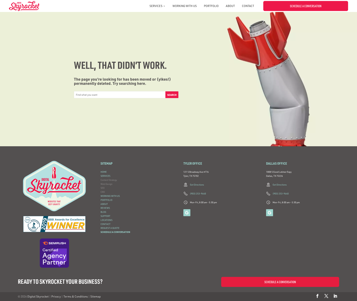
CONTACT (248, 6)
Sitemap (95, 296)
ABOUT (230, 6)
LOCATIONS (106, 220)
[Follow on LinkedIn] (335, 296)
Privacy (56, 296)
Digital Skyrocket (38, 296)
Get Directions (197, 184)
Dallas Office (276, 163)
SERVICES (155, 6)
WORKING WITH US (185, 6)
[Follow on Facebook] (317, 296)
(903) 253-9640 (198, 193)
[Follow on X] (326, 296)
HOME (104, 171)
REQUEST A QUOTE (110, 228)
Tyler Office (192, 163)
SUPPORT (105, 216)
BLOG (103, 212)
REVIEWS (105, 208)
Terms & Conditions (75, 296)
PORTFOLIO (211, 6)
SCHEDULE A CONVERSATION (115, 232)
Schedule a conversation (305, 6)
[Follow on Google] (186, 212)
